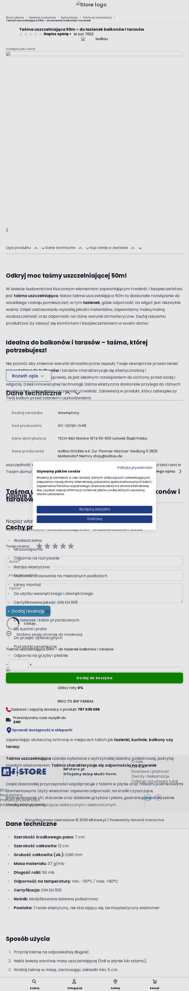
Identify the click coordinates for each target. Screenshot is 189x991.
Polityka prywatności (134, 467)
